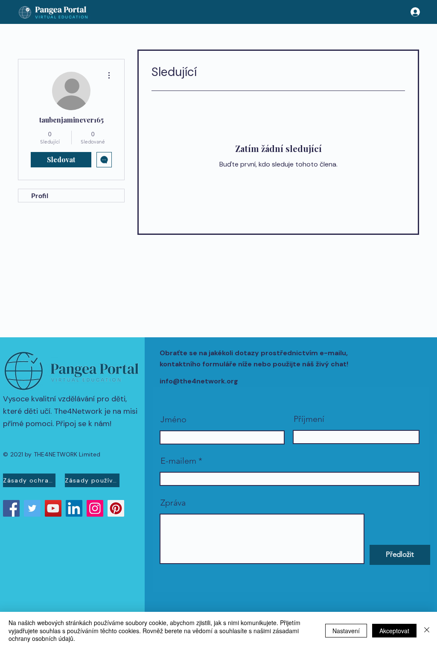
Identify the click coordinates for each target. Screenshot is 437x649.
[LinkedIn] (74, 508)
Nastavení (346, 630)
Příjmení (309, 419)
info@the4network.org (199, 381)
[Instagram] (95, 508)
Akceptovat (394, 630)
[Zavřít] (427, 630)
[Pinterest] (116, 508)
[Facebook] (11, 508)
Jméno (173, 419)
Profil (39, 195)
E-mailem (178, 460)
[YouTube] (53, 508)
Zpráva (173, 502)
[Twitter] (32, 508)
